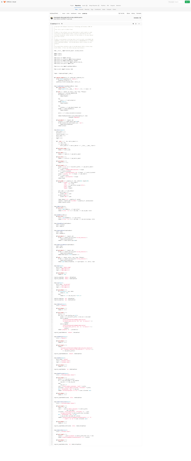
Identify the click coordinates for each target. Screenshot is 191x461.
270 (52, 407)
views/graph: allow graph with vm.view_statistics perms (68, 17)
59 (52, 108)
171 (52, 267)
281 (52, 423)
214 (52, 328)
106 (52, 175)
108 (52, 178)
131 (52, 210)
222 (52, 339)
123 (52, 199)
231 (52, 352)
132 (52, 212)
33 (52, 71)
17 (52, 49)
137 (52, 219)
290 (52, 435)
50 (52, 96)
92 (52, 155)
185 (52, 287)
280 (52, 421)
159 (52, 250)
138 (52, 220)
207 (52, 318)
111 (52, 182)
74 (52, 130)
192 (52, 297)
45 (52, 88)
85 (52, 145)
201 (52, 309)
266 (52, 401)
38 (52, 79)
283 (52, 425)
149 (52, 236)
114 (52, 186)
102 (52, 169)
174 (52, 271)
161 (52, 253)
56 (52, 104)
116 (52, 189)
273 (52, 411)
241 (52, 366)
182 (52, 282)
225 (52, 343)
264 (52, 399)
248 (52, 376)
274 (52, 413)
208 (52, 319)
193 (52, 298)
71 (52, 125)
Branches (87, 9)
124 (52, 200)
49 (52, 94)
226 (52, 345)
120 (52, 195)
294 (52, 441)
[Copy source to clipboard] (133, 24)
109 (52, 179)
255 (52, 386)
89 (52, 151)
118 (52, 192)
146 (52, 231)
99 (52, 165)
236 (52, 359)
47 (52, 91)
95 (52, 159)
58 (52, 107)
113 (52, 185)
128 (52, 206)
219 (52, 335)
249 (52, 377)
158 (52, 248)
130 (52, 209)
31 (52, 69)
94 (52, 158)
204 (52, 314)
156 (52, 246)
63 (52, 114)
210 (52, 322)
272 (52, 410)
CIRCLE (9, 2)
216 (52, 331)
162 (52, 254)
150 (52, 237)
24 (52, 59)
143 (52, 227)
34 (52, 73)
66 (52, 118)
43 (52, 86)
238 (52, 362)
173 (52, 270)
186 (52, 288)
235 (52, 357)
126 (52, 203)
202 (52, 311)
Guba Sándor (57, 19)
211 (52, 323)
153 (52, 241)
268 (52, 404)
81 (52, 139)
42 (52, 84)
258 (52, 390)
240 (52, 365)
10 (52, 39)
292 (52, 438)
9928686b (136, 17)
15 (52, 46)
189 (52, 292)
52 (52, 98)
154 (52, 243)
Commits (81, 9)
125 (52, 202)
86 (52, 147)
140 (52, 223)
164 (52, 257)
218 (52, 333)
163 (52, 256)
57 (52, 105)
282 (52, 424)
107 (52, 176)
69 (52, 122)
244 (52, 370)
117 (52, 190)
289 (52, 434)
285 (52, 428)
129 (52, 207)
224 (52, 342)
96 (52, 161)
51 (52, 97)
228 (52, 348)
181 (52, 281)
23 (52, 57)
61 (52, 111)
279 (52, 420)
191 (52, 295)
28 (52, 64)
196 (52, 302)
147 (52, 233)
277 (52, 417)
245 (52, 372)
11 (52, 40)
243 (52, 369)
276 (52, 416)
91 (52, 154)
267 (52, 403)
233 (52, 355)
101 (52, 168)
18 (52, 50)
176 (52, 274)
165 (52, 258)
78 (52, 135)
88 (52, 149)
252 (52, 382)
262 (52, 396)
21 (52, 55)
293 (52, 440)
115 (52, 188)
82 (52, 141)
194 (52, 299)
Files (76, 9)
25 (52, 60)
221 (52, 338)
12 (52, 42)
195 (52, 301)
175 (52, 273)
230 (52, 350)
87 (52, 148)
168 (52, 263)
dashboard (73, 13)
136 (52, 217)
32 (52, 70)
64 (52, 115)
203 (52, 312)
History (133, 13)
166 (52, 260)
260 (52, 393)
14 (52, 45)
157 (52, 247)
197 (52, 304)
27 (52, 63)
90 (52, 152)
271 (52, 408)
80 (52, 138)
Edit (139, 23)
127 (52, 205)
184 (52, 285)
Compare (109, 9)
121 (52, 196)
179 (52, 278)
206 (52, 316)
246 (52, 373)
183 (52, 284)
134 (52, 214)
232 (52, 353)
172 (52, 268)
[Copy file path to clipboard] (62, 23)
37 (52, 77)
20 (52, 53)
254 (52, 384)
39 (52, 80)
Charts (114, 9)
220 (52, 336)
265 (52, 400)
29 (52, 66)
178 (52, 277)
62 (52, 113)
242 (52, 367)
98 (52, 164)
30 (52, 67)
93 (52, 156)
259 (52, 391)
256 (52, 387)
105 (52, 173)
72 (52, 127)
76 (52, 132)
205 (52, 315)
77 (52, 134)
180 (52, 280)
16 (52, 47)
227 (52, 346)
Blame (128, 13)
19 (52, 52)
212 (52, 325)
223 (52, 340)
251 (52, 380)
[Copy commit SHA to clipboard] (140, 18)
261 (52, 394)
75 (52, 131)
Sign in (187, 1)
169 (52, 264)
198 (52, 305)
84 (52, 144)
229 (52, 349)
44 (52, 87)
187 (52, 290)
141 (52, 224)
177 (52, 275)
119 (52, 193)
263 (52, 397)
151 (52, 239)
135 (52, 216)
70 (52, 124)
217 (52, 332)
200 (52, 308)
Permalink (138, 13)
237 (52, 360)
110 (52, 181)
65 (52, 117)
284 (52, 427)
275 (52, 414)
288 (52, 433)
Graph (103, 9)
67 (52, 120)
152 (52, 240)
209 (52, 321)
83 (52, 142)
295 (52, 442)
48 (52, 93)
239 (52, 363)
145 (52, 230)
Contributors (98, 9)
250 (52, 379)
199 (52, 307)
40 (52, 81)
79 (52, 137)
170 (52, 265)
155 (52, 244)
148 (52, 234)
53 (52, 100)
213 (52, 326)
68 (52, 121)
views (79, 13)
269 (52, 406)
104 (52, 172)
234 (52, 356)
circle (68, 13)
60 (52, 110)
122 (52, 197)
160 (52, 251)
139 (52, 222)
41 (52, 83)
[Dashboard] (5, 2)
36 (52, 76)
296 (52, 444)
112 (52, 183)
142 (52, 226)
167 (52, 261)
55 (52, 103)
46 (52, 90)
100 (52, 166)
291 (52, 437)
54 (52, 101)
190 (52, 294)
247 (52, 374)
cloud (14, 2)
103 (52, 171)
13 (52, 43)
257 (52, 389)
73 (52, 128)
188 (52, 291)
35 (52, 74)
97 (52, 162)
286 (52, 430)
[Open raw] (136, 24)
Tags (92, 9)
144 (52, 229)
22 (52, 56)
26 (52, 62)
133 (52, 213)
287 (52, 431)
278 (52, 418)
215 (52, 329)
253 (52, 383)
